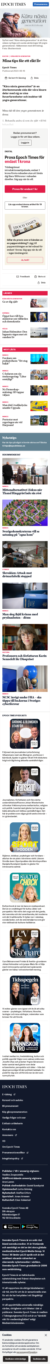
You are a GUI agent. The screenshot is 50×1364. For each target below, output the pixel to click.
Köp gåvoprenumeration (14, 1112)
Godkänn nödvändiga (15, 1359)
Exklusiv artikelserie (12, 1123)
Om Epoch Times (11, 1146)
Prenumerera (40, 4)
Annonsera (7, 1135)
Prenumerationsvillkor (13, 1152)
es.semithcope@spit (15, 446)
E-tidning (7, 1094)
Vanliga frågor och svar (14, 1117)
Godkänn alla (39, 1359)
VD (3, 1141)
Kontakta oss (9, 1129)
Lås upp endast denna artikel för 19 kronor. (25, 205)
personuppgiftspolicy (26, 1352)
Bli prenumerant (10, 1106)
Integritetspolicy (10, 1158)
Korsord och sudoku (12, 1100)
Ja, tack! (25, 260)
